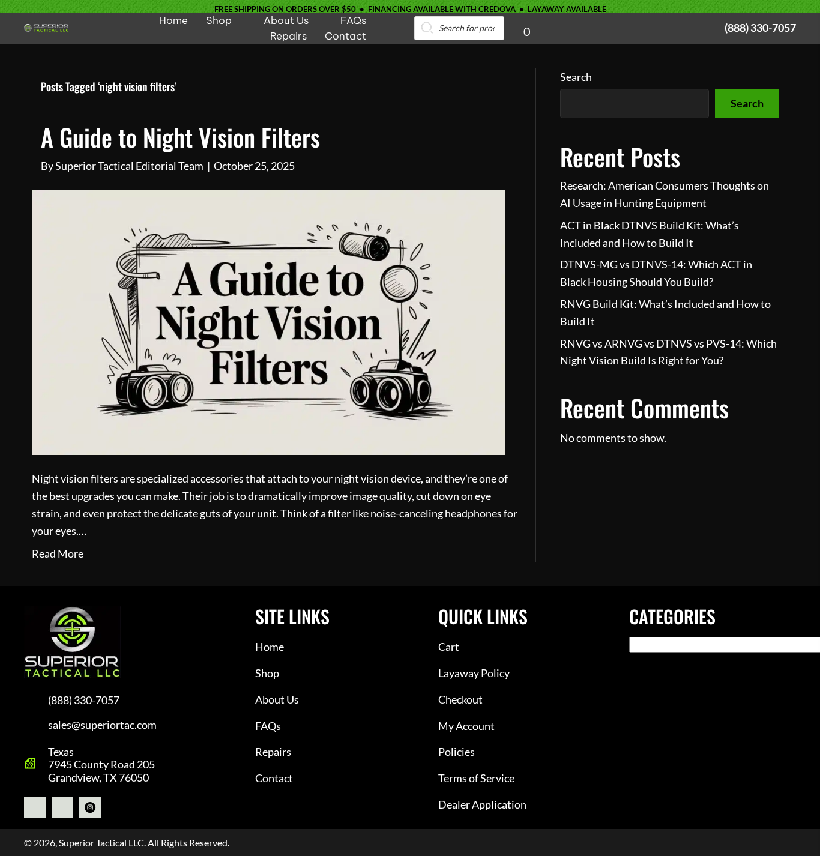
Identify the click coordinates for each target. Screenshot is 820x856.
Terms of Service (476, 778)
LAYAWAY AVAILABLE (567, 9)
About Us (277, 699)
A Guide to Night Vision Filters (180, 137)
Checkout (460, 699)
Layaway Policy (474, 673)
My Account (466, 725)
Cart (448, 646)
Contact (274, 778)
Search (576, 76)
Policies (456, 751)
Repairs (273, 751)
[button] (35, 807)
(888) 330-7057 (760, 27)
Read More (57, 553)
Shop (267, 673)
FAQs (268, 725)
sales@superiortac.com (102, 724)
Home (269, 646)
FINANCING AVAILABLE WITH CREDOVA (442, 9)
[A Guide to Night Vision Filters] (268, 321)
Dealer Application (482, 804)
